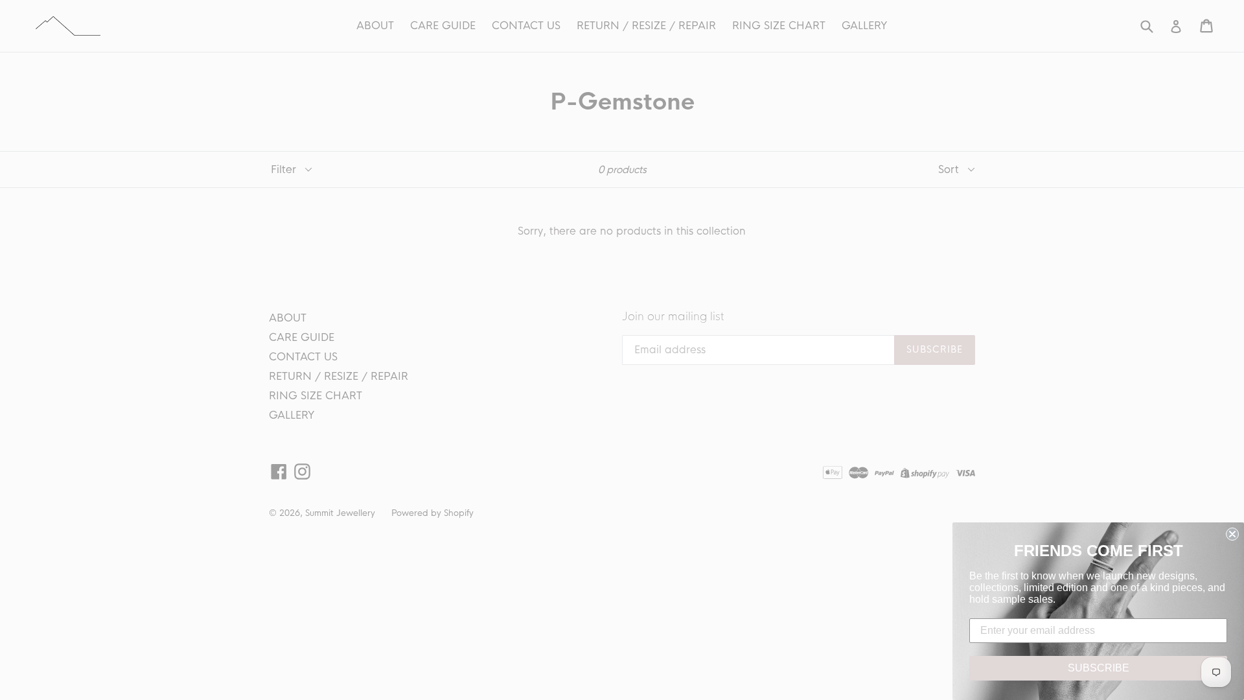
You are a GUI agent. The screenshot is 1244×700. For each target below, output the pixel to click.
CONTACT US (526, 25)
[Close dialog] (1232, 534)
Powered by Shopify (432, 513)
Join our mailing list (673, 316)
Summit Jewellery (340, 513)
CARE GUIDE (443, 25)
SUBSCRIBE (1098, 667)
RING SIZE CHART (778, 25)
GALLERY (865, 25)
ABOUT (375, 25)
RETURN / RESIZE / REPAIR (646, 25)
